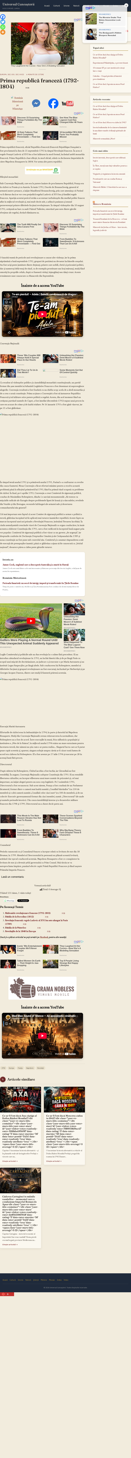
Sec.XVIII (20, 74)
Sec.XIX (11, 74)
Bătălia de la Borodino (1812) (26, 917)
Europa (3, 74)
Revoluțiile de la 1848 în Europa (27, 931)
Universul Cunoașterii (18, 4)
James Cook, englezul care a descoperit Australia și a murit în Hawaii (36, 565)
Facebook (44, 937)
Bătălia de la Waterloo (23, 928)
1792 (3, 1068)
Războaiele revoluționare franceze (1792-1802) (35, 913)
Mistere (44, 1280)
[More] (2, 32)
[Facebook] (2, 16)
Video (66, 1280)
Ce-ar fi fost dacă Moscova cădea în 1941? (110, 123)
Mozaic (52, 1280)
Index (59, 1280)
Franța (20, 1068)
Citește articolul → (10, 1161)
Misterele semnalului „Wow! (104, 139)
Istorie (66, 5)
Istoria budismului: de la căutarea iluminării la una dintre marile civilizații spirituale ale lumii (110, 131)
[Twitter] (2, 21)
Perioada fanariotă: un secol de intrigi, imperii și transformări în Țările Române (40, 583)
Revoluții (40, 1068)
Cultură (56, 5)
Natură (76, 5)
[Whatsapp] (2, 27)
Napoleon (30, 1068)
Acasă (47, 5)
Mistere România (102, 204)
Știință (36, 1280)
